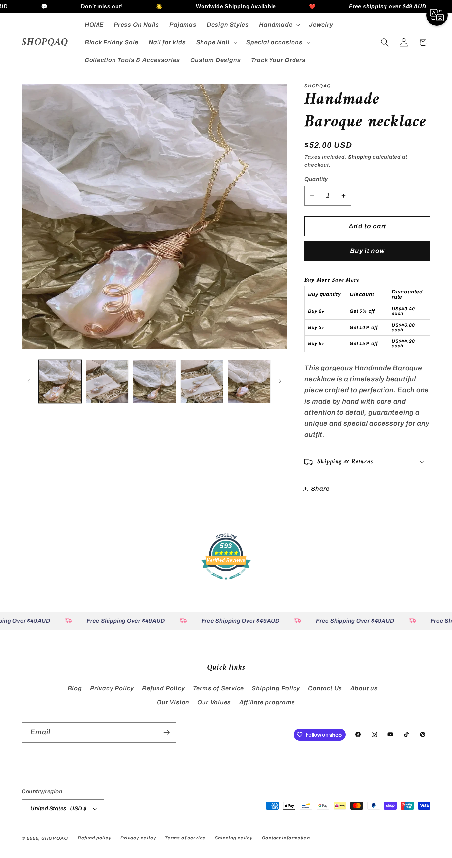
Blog (75, 688)
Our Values (214, 702)
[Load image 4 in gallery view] (201, 381)
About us (364, 688)
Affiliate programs (267, 702)
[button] (279, 25)
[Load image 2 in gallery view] (107, 381)
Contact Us (325, 688)
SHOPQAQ (54, 838)
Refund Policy (163, 688)
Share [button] (320, 489)
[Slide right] (280, 381)
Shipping (359, 157)
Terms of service (185, 837)
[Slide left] (29, 381)
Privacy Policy (112, 688)
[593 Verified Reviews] (226, 582)
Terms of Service (218, 688)
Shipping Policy (276, 688)
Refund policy (95, 837)
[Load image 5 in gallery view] (249, 381)
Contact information (286, 837)
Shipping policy (234, 837)
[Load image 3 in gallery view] (154, 381)
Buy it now (367, 250)
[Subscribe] (166, 732)
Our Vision (173, 702)
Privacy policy (138, 837)
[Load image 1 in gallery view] (59, 381)
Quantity (316, 179)
